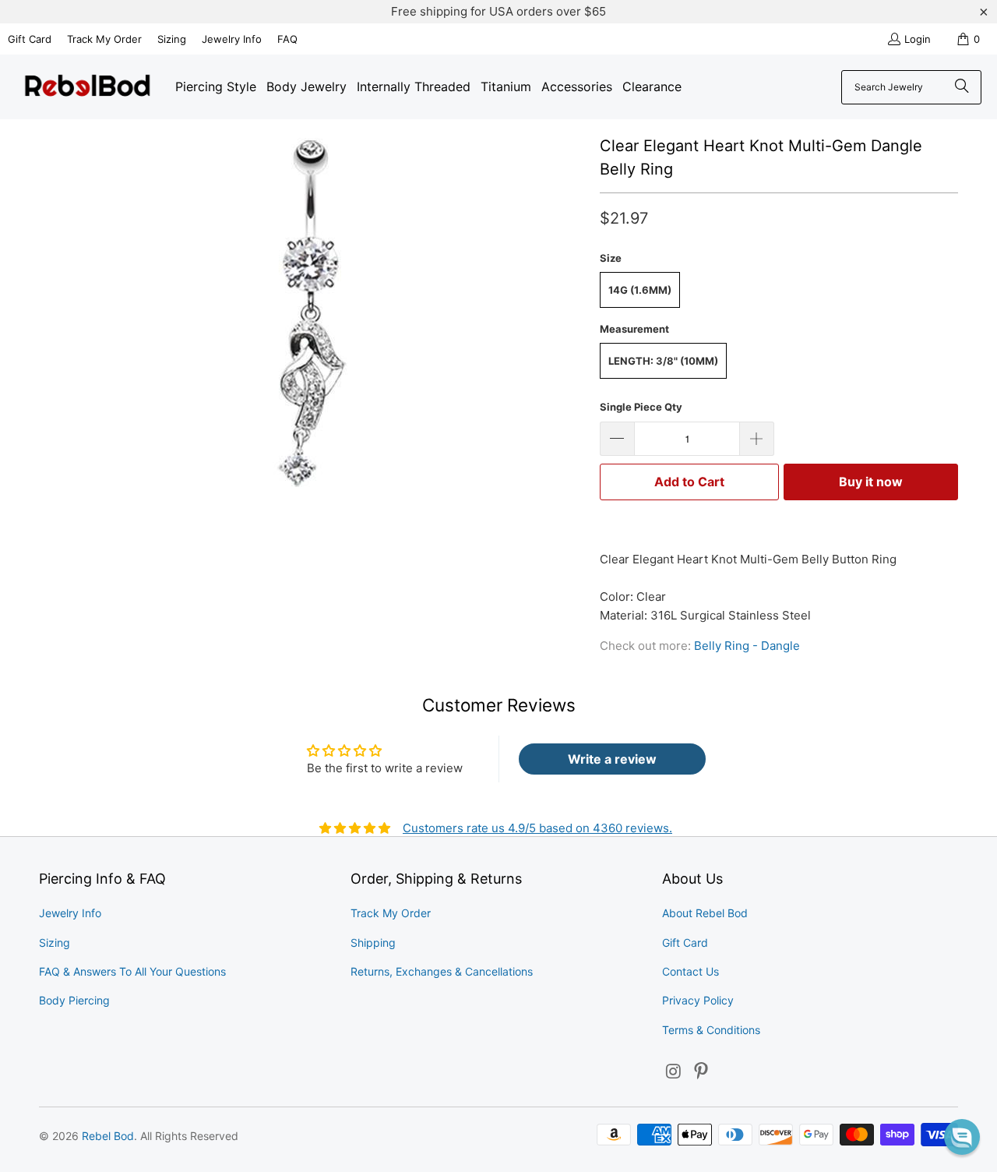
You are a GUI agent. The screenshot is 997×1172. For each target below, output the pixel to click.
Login (917, 39)
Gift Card (29, 39)
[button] (962, 1137)
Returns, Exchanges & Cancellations (442, 971)
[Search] (961, 87)
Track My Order (104, 39)
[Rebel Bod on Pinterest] (701, 1072)
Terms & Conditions (711, 1029)
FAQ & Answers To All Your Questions (132, 971)
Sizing (171, 39)
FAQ (287, 39)
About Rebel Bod (705, 913)
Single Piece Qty (641, 407)
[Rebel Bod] (88, 86)
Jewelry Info (232, 39)
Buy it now (871, 481)
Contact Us (690, 971)
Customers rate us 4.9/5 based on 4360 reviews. (537, 828)
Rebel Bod (108, 1135)
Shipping (373, 942)
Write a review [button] (612, 759)
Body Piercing (74, 1000)
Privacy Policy (698, 1000)
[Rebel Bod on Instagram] (673, 1072)
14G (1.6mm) (639, 290)
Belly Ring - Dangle (747, 645)
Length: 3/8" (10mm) (663, 361)
